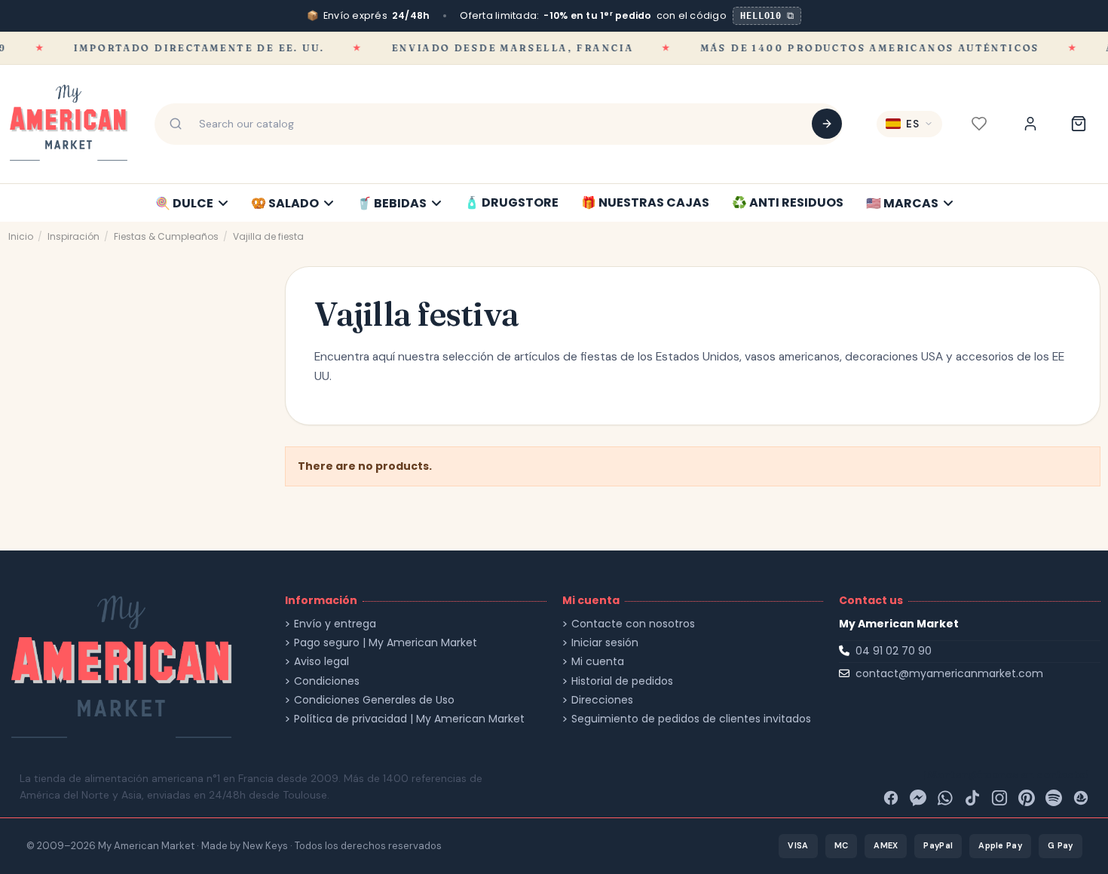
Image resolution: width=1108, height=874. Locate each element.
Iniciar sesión (604, 643)
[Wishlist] (979, 123)
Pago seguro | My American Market (385, 643)
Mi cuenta (597, 662)
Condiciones (327, 681)
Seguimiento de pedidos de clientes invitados (691, 719)
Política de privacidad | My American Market (409, 719)
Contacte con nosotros (633, 624)
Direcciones (602, 700)
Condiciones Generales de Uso (374, 700)
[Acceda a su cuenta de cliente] (1030, 123)
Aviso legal (321, 662)
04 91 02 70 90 (893, 650)
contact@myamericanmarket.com (949, 673)
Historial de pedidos (622, 681)
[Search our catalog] (827, 124)
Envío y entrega (335, 624)
